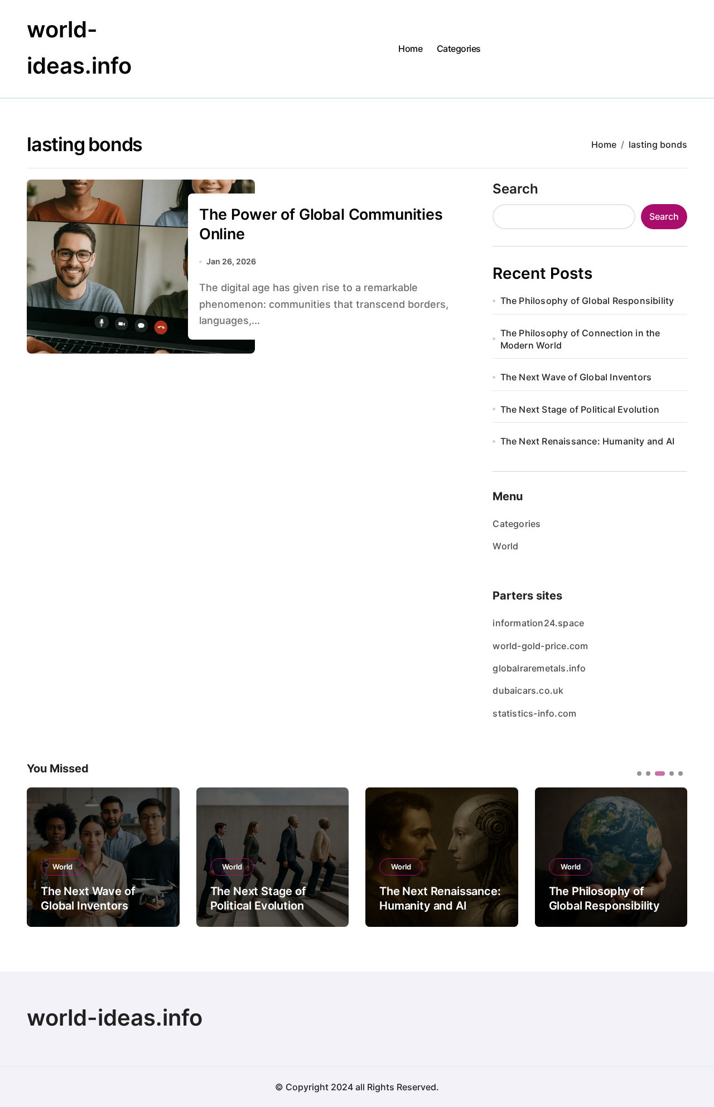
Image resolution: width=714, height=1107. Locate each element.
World (505, 546)
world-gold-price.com (540, 645)
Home (410, 48)
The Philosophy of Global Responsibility (587, 300)
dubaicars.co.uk (528, 690)
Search (515, 189)
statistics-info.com (534, 713)
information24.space (538, 623)
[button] (670, 856)
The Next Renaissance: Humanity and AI (587, 441)
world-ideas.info (114, 1017)
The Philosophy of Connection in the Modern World (580, 339)
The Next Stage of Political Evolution (579, 409)
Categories (459, 48)
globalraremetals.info (539, 668)
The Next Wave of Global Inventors (576, 377)
